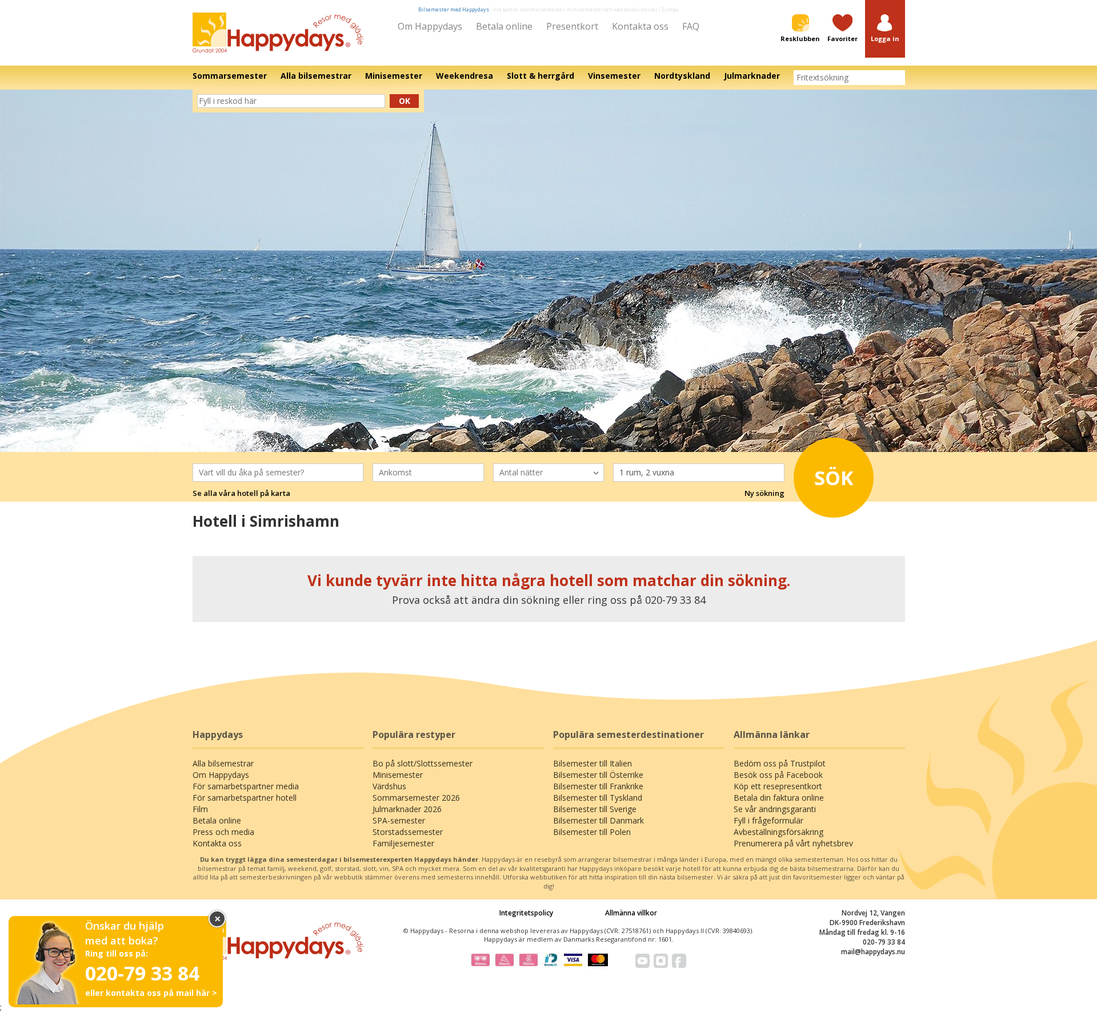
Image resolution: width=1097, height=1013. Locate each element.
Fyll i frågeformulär (768, 820)
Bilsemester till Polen (592, 831)
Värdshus (389, 786)
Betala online (504, 26)
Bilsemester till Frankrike (598, 786)
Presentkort (572, 26)
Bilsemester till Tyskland (597, 797)
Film (200, 809)
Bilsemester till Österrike (598, 774)
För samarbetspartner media (246, 786)
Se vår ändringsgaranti (775, 809)
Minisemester (398, 774)
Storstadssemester (408, 831)
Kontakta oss (640, 26)
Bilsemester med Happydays (453, 9)
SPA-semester (399, 820)
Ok (404, 100)
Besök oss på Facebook (778, 774)
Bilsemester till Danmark (598, 820)
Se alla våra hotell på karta (241, 493)
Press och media (223, 831)
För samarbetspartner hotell (245, 797)
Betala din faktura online (779, 797)
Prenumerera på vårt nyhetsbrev (793, 843)
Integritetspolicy (526, 913)
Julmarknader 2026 (407, 809)
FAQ (690, 26)
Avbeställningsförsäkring (778, 831)
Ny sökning (764, 493)
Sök (834, 478)
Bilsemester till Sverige (594, 809)
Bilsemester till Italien (592, 763)
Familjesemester (403, 843)
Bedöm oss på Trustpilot (780, 763)
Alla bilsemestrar (223, 763)
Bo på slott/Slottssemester (423, 763)
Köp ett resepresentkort (778, 786)
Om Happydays (430, 26)
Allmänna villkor (631, 913)
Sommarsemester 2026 (416, 797)
